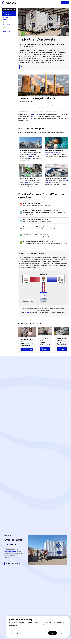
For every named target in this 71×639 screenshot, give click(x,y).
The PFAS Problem (25, 3)
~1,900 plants (26, 182)
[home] (9, 3)
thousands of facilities (31, 156)
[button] (44, 3)
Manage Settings (14, 633)
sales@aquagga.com (10, 551)
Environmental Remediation (7, 23)
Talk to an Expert (26, 67)
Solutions (34, 3)
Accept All (52, 633)
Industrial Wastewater (6, 13)
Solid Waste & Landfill (7, 18)
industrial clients (35, 114)
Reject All (62, 633)
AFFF (4, 27)
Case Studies (6, 31)
